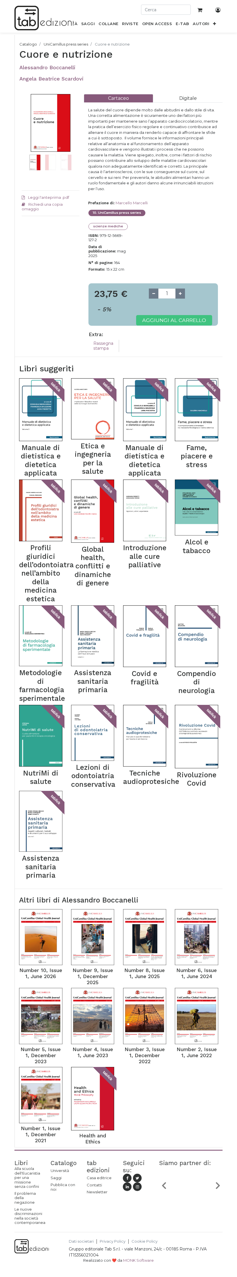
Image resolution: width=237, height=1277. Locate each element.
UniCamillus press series (66, 44)
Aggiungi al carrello (174, 320)
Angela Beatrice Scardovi (51, 79)
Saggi (56, 1177)
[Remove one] (153, 294)
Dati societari (81, 1241)
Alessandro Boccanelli (47, 67)
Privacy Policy (112, 1241)
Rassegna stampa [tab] (103, 346)
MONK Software (138, 1260)
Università (60, 1170)
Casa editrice (99, 1177)
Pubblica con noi (63, 1187)
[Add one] (180, 294)
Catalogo (28, 44)
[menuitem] (88, 24)
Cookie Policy (145, 1241)
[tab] (118, 98)
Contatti (94, 1185)
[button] (214, 24)
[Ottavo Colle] (191, 1187)
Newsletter (97, 1192)
